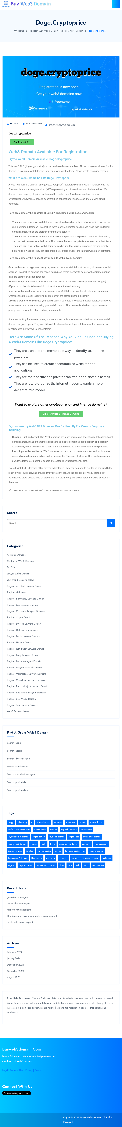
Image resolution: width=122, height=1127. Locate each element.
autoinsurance (40, 829)
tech (77, 865)
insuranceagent (101, 843)
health (43, 843)
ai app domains (43, 822)
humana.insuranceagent (18, 903)
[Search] (111, 523)
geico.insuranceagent (17, 897)
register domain (25, 865)
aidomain (58, 822)
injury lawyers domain (68, 843)
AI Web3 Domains (16, 555)
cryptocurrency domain (18, 836)
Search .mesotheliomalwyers (21, 774)
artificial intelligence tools (19, 829)
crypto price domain (91, 836)
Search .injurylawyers (17, 766)
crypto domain (39, 836)
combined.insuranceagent (20, 922)
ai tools (83, 822)
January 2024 (13, 958)
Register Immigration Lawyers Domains (26, 648)
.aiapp (10, 822)
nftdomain (63, 858)
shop (62, 865)
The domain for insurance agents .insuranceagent (32, 916)
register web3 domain (46, 865)
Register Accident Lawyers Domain (24, 586)
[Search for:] (61, 523)
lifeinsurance (36, 858)
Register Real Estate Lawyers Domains (26, 692)
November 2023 (34, 123)
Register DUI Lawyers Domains (22, 630)
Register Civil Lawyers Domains (22, 605)
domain (33, 843)
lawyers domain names (75, 851)
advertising (22, 822)
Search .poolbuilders (17, 790)
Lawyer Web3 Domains (18, 573)
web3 (85, 865)
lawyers (58, 851)
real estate (107, 858)
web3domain (98, 865)
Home (21, 31)
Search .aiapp (14, 743)
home (52, 843)
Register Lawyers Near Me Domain (25, 667)
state (70, 865)
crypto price (74, 836)
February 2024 (14, 952)
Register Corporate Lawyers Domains (26, 611)
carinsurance (86, 829)
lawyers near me (96, 851)
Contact (38, 1070)
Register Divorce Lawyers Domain (24, 623)
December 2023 (15, 964)
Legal (5, 1070)
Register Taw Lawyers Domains (22, 705)
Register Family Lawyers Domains (23, 636)
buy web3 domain (69, 829)
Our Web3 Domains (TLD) (20, 580)
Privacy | (30, 1070)
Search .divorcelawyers (18, 758)
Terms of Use (16, 1070)
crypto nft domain (56, 836)
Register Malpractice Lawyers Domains (26, 674)
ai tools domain (96, 822)
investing (29, 851)
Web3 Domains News (18, 711)
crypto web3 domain (17, 843)
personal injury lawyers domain (85, 858)
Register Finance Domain (19, 642)
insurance (86, 843)
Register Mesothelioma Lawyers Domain (27, 680)
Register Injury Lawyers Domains (23, 655)
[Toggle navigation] (116, 4)
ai (31, 822)
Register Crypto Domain (71, 31)
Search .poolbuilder (17, 782)
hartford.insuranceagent (19, 909)
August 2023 (13, 977)
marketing (50, 858)
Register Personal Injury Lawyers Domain (27, 686)
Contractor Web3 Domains (20, 561)
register (11, 865)
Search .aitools (14, 750)
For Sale (11, 567)
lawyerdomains (44, 851)
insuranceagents (15, 851)
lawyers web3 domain (17, 858)
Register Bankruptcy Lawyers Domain (25, 598)
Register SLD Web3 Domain (43, 31)
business (53, 829)
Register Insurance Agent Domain (24, 661)
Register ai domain (16, 592)
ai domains (70, 822)
